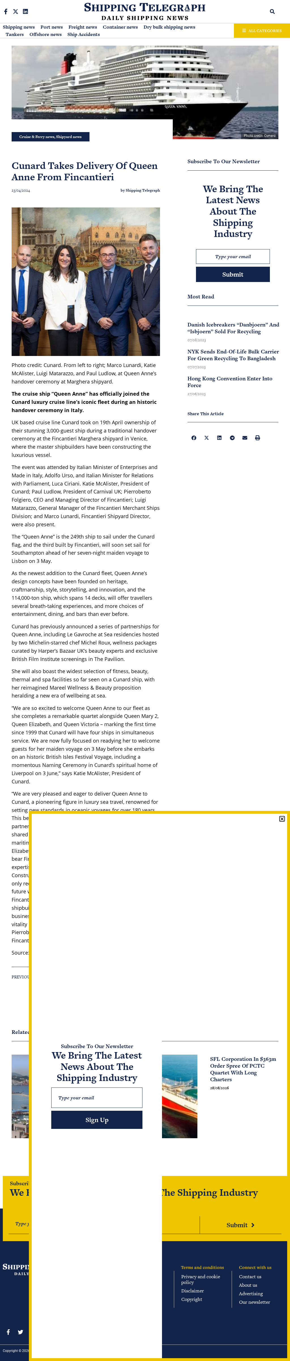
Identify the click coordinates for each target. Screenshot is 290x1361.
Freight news (83, 27)
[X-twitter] (15, 11)
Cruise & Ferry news (36, 136)
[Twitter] (20, 1332)
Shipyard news (69, 136)
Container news (120, 27)
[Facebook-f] (5, 11)
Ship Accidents (83, 34)
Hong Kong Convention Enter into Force (229, 382)
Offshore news (45, 34)
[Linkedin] (25, 11)
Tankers (15, 34)
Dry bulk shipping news (169, 27)
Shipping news (19, 27)
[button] (273, 11)
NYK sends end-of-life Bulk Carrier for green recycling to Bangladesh (233, 355)
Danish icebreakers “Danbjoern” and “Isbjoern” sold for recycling (233, 328)
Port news (51, 27)
